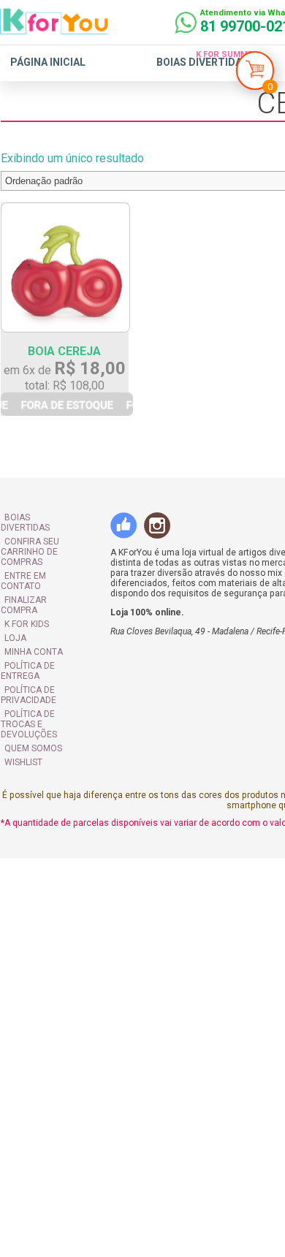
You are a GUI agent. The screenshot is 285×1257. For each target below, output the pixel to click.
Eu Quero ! (69, 412)
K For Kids (26, 602)
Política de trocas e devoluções (45, 697)
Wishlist (23, 730)
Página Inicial (48, 62)
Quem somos (32, 716)
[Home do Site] (54, 28)
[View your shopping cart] (255, 74)
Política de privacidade (28, 673)
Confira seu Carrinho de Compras (29, 550)
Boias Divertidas (202, 62)
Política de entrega (27, 649)
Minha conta (33, 630)
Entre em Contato (46, 574)
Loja (15, 616)
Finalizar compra (44, 588)
